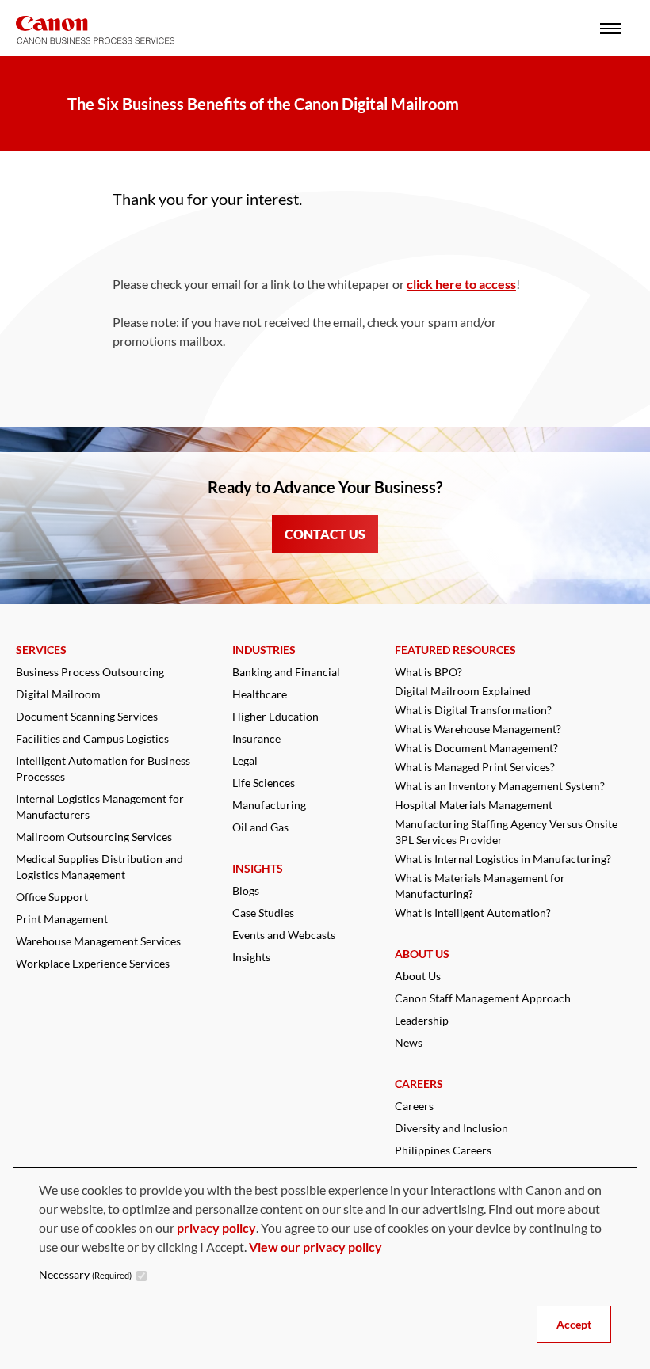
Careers (414, 1105)
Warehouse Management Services (98, 941)
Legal (245, 760)
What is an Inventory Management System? (500, 786)
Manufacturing (269, 805)
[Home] (95, 30)
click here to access (461, 283)
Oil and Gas (260, 827)
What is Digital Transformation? (473, 710)
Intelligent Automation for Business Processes (103, 768)
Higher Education (275, 716)
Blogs (245, 890)
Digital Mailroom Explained (462, 691)
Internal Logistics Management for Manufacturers (100, 806)
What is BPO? (428, 672)
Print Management (62, 919)
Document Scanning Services (87, 716)
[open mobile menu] (610, 28)
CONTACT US (325, 534)
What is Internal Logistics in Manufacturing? (503, 858)
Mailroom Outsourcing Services (94, 836)
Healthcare (259, 694)
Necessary (85, 1274)
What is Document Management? (476, 748)
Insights (251, 957)
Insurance (256, 738)
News (408, 1042)
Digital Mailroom (58, 694)
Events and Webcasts (283, 934)
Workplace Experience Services (93, 963)
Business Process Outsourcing (90, 672)
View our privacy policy (315, 1246)
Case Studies (263, 912)
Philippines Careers (443, 1150)
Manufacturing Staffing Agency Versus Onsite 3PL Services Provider (506, 831)
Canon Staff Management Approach (483, 998)
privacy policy (216, 1227)
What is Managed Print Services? (475, 767)
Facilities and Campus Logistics (92, 738)
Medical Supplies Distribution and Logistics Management (99, 866)
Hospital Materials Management (473, 805)
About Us (418, 976)
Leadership (422, 1020)
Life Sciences (263, 782)
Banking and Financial (286, 672)
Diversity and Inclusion (451, 1128)
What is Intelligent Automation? (473, 912)
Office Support (52, 896)
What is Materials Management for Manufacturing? (480, 885)
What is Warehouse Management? (478, 729)
